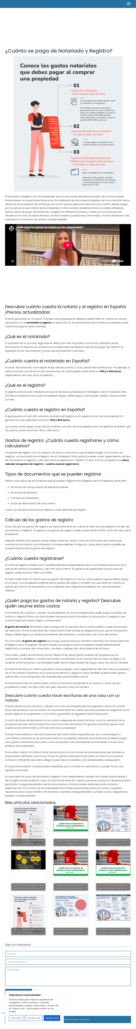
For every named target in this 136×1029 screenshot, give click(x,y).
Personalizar (16, 1018)
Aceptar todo (52, 1018)
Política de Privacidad (67, 1019)
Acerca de (84, 1019)
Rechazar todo (34, 1018)
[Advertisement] (68, 27)
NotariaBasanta (63, 4)
